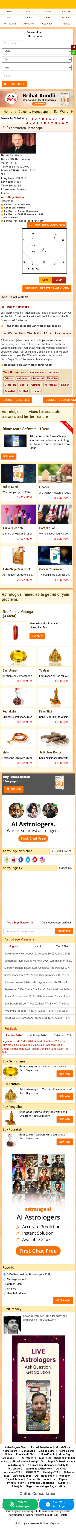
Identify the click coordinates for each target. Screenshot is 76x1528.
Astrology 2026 (22, 1475)
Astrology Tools (45, 1475)
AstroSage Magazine (19, 939)
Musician (52, 378)
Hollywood (23, 378)
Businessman (36, 372)
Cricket (8, 378)
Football (23, 391)
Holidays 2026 (38, 1035)
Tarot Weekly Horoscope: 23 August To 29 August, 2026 (37, 953)
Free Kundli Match (26, 1454)
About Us (49, 1479)
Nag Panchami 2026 (51, 1045)
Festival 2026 (14, 1035)
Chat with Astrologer (59, 1504)
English (13, 946)
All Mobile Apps (62, 851)
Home (8, 111)
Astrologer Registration (50, 1486)
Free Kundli (48, 1454)
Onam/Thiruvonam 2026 (16, 1048)
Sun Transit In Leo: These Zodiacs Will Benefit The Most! (37, 1003)
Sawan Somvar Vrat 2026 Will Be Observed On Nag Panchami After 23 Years (39, 996)
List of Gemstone (41, 1447)
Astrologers (10, 1450)
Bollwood (38, 378)
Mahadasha (28, 1450)
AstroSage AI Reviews (39, 1468)
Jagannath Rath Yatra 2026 (18, 1041)
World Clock (63, 1447)
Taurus (28, 11)
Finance (11, 1288)
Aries (10, 11)
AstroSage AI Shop (16, 1447)
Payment (64, 1479)
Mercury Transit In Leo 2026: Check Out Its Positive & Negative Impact (39, 967)
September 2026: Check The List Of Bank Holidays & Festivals (39, 989)
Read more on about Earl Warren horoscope (33, 325)
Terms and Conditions (41, 1482)
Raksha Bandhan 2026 (44, 1048)
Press (40, 1458)
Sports (24, 384)
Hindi (38, 946)
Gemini (47, 11)
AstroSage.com (52, 1523)
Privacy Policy (15, 1482)
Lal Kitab (61, 1468)
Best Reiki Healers (57, 1514)
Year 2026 (62, 946)
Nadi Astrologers (34, 1514)
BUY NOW (8, 456)
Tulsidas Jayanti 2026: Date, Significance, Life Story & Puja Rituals (39, 982)
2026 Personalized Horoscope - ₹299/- (29, 1274)
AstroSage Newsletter (20, 922)
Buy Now (15, 789)
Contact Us (33, 1479)
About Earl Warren (14, 207)
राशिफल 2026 (32, 1472)
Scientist (9, 391)
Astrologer (51, 384)
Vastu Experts (30, 1511)
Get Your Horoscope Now (47, 224)
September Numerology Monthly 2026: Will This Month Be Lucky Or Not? (39, 960)
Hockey (36, 391)
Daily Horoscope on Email (57, 922)
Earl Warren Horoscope (17, 204)
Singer (65, 384)
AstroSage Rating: (13, 197)
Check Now (24, 497)
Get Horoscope (14, 84)
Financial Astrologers (52, 1511)
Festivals (11, 1028)
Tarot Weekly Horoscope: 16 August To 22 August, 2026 (37, 1018)
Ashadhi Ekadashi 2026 (48, 1041)
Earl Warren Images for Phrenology (23, 220)
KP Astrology (25, 1458)
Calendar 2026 (62, 1035)
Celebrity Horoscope (33, 111)
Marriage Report (16, 1279)
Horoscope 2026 (12, 1472)
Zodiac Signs (47, 1450)
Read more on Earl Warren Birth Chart (28, 364)
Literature (10, 384)
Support (63, 1482)
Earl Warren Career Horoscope (21, 211)
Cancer (66, 11)
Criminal (36, 384)
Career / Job (14, 1283)
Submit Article (14, 1479)
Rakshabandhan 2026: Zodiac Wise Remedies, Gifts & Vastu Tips (39, 975)
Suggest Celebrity (16, 400)
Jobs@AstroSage (21, 1486)
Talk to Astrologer (22, 1504)
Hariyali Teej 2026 (28, 1045)
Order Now (63, 1300)
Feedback (64, 1475)
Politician (53, 372)
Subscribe (65, 868)
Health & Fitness (17, 1293)
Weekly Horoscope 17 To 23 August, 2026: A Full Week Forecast (39, 1010)
